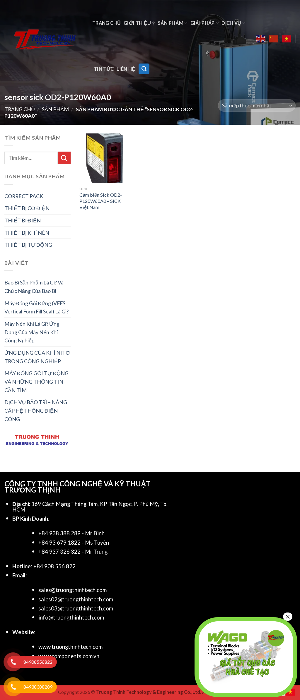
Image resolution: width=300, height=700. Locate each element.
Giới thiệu (137, 23)
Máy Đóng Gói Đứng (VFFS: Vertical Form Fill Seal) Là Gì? (36, 307)
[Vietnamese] (287, 38)
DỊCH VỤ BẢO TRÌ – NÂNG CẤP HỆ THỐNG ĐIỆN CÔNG (35, 410)
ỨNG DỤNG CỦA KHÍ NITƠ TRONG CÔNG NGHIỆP (37, 356)
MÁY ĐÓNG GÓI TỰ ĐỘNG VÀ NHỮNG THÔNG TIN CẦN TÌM (36, 381)
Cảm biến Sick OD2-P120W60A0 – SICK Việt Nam (100, 201)
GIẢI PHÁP (202, 23)
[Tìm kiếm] (144, 69)
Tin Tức (104, 69)
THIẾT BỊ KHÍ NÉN (26, 232)
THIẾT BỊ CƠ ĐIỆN (27, 208)
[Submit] (64, 158)
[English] (261, 38)
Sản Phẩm (171, 23)
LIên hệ (126, 69)
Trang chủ (106, 23)
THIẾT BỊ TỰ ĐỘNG (28, 244)
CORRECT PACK (23, 196)
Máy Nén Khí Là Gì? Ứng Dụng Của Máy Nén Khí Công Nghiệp (31, 332)
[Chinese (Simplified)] (274, 38)
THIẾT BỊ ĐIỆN (22, 220)
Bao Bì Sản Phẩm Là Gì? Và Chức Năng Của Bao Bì (34, 286)
